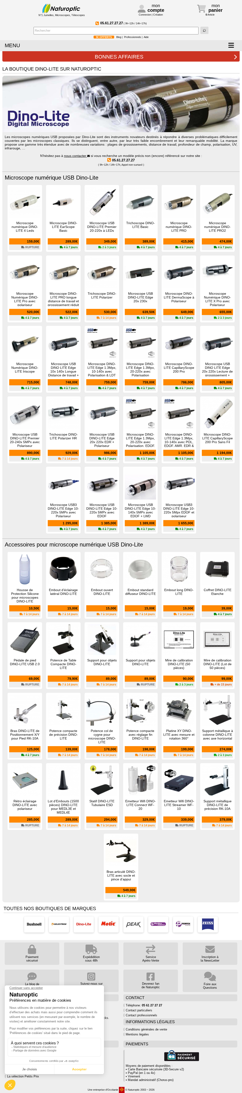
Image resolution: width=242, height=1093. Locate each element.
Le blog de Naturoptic (32, 985)
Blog (118, 37)
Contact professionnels (141, 1015)
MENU (12, 45)
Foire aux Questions (210, 985)
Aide (146, 37)
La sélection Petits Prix (23, 1076)
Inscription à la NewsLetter (210, 958)
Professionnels (132, 37)
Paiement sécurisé (32, 958)
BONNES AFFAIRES (119, 57)
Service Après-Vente (150, 958)
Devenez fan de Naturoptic (151, 985)
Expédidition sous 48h (91, 958)
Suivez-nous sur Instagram (91, 985)
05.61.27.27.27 (123, 160)
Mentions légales (137, 1034)
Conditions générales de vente (146, 1029)
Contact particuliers (139, 1010)
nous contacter (75, 156)
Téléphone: (144, 1005)
